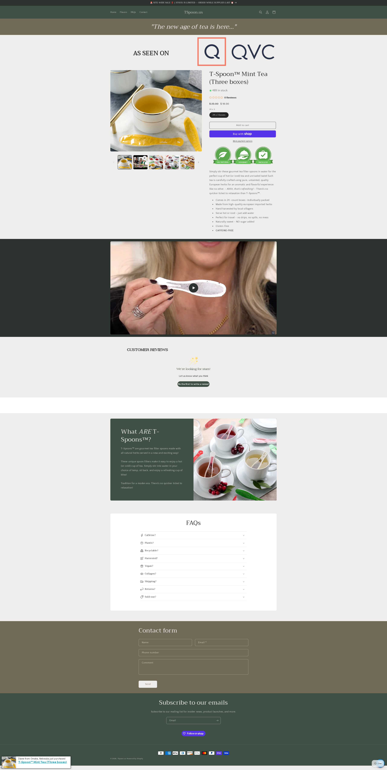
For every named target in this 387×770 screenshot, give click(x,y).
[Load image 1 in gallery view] (125, 162)
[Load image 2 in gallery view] (156, 162)
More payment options (242, 141)
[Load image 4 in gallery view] (187, 162)
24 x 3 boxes (219, 115)
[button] (260, 12)
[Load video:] (193, 287)
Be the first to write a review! (193, 384)
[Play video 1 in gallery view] (140, 162)
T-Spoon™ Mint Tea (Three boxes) (42, 762)
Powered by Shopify (135, 759)
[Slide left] (113, 162)
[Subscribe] (217, 720)
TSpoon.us (122, 759)
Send (148, 684)
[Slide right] (198, 162)
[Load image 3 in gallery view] (172, 162)
